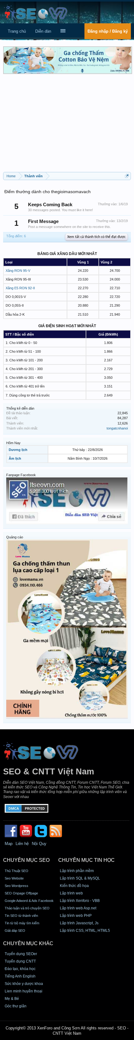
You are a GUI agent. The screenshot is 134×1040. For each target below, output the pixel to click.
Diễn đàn (43, 31)
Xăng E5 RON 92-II (20, 288)
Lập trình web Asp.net (78, 908)
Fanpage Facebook (21, 475)
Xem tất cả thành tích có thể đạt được (96, 237)
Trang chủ (17, 31)
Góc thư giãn (15, 1006)
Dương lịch (18, 450)
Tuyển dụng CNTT (20, 961)
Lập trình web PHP (76, 915)
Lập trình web (71, 893)
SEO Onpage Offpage (21, 893)
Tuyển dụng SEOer (21, 954)
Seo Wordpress (16, 886)
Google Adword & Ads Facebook (29, 901)
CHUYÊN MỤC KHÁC (28, 943)
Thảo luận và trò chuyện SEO (27, 908)
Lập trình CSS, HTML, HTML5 (85, 930)
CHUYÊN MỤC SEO (26, 860)
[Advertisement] (67, 125)
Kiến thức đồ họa (74, 886)
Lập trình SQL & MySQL (80, 878)
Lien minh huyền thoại (23, 991)
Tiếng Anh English (20, 976)
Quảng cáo (14, 537)
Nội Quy (39, 843)
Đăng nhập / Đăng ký (108, 31)
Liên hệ (22, 843)
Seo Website (14, 878)
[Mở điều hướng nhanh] (127, 176)
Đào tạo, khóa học (20, 969)
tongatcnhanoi (117, 428)
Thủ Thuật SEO (16, 871)
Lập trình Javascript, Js (79, 923)
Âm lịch (15, 458)
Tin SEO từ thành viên (21, 915)
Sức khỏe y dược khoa (24, 984)
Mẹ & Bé (12, 998)
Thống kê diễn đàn (20, 408)
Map (8, 843)
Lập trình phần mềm (77, 871)
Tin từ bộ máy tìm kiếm (22, 923)
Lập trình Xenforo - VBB (80, 900)
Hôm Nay (13, 443)
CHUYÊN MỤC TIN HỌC (86, 860)
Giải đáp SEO (15, 930)
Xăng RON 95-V (18, 270)
